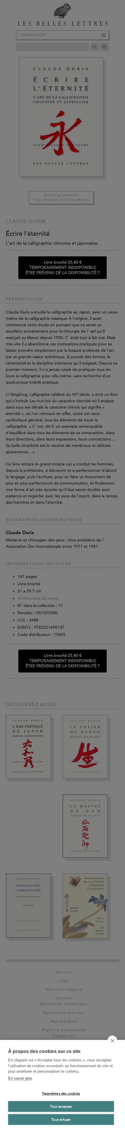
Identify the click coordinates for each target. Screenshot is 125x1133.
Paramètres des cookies (61, 1094)
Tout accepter (61, 1107)
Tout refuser (61, 1120)
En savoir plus (20, 1078)
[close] (112, 1040)
